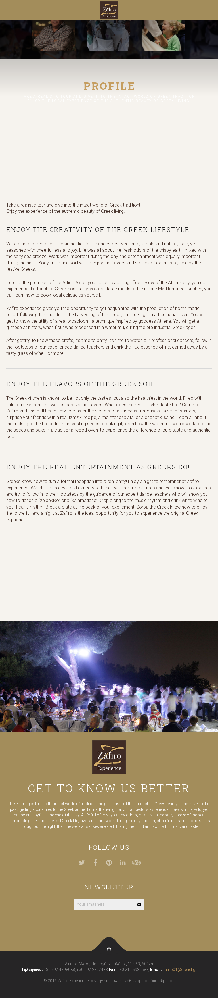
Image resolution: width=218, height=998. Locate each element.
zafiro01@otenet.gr (180, 969)
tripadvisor (139, 863)
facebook (98, 863)
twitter (85, 863)
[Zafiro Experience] (109, 10)
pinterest (112, 863)
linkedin (126, 863)
